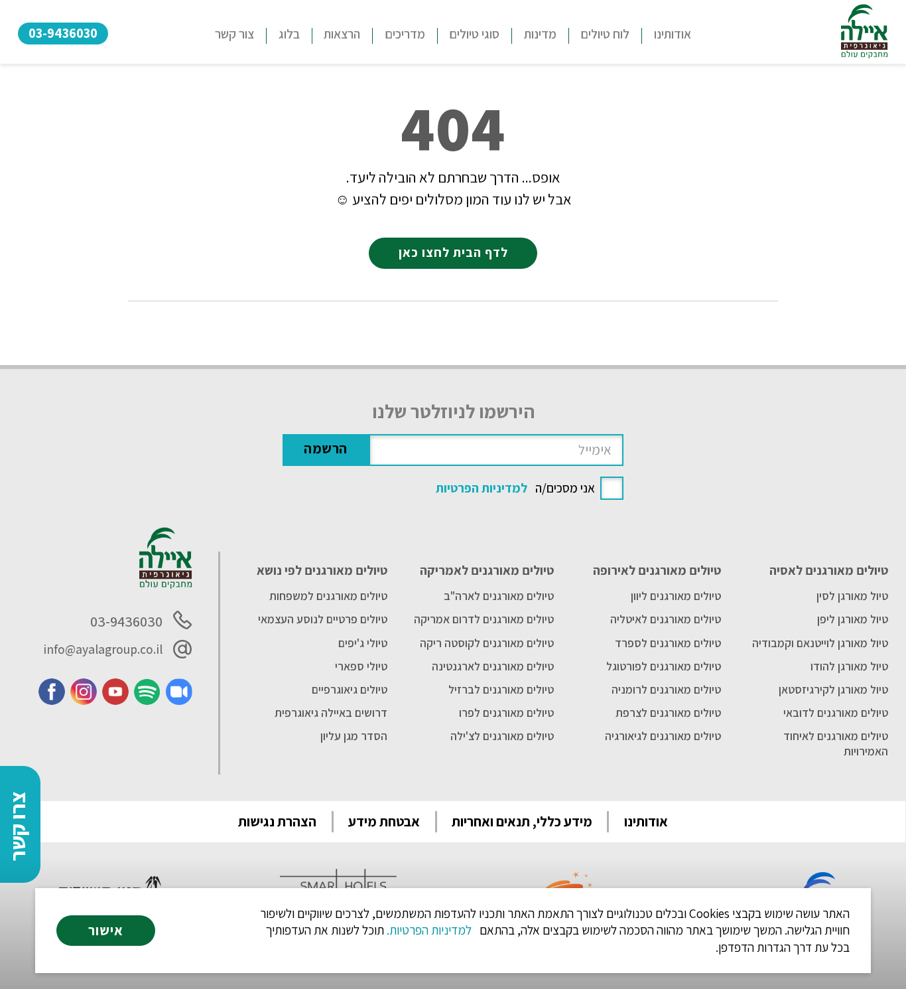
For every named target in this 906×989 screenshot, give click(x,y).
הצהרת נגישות (277, 821)
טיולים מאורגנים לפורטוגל (663, 666)
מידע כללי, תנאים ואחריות (522, 821)
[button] (474, 36)
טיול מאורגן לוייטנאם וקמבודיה (820, 643)
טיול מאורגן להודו (849, 666)
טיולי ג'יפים (362, 643)
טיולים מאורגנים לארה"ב (499, 596)
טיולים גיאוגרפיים (349, 689)
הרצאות (342, 33)
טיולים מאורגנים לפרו (506, 713)
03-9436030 (63, 33)
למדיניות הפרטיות (481, 487)
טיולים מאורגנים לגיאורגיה (663, 736)
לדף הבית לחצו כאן (453, 252)
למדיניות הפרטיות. (429, 930)
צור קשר (234, 33)
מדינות (540, 33)
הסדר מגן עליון (353, 736)
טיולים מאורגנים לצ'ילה (502, 736)
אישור (105, 930)
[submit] (326, 450)
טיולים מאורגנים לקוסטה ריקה (487, 643)
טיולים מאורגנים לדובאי (835, 713)
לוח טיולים (604, 33)
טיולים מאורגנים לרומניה (666, 689)
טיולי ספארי (361, 666)
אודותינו (672, 33)
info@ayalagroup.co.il (102, 649)
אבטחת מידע (384, 821)
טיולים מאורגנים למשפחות (328, 596)
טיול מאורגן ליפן (852, 619)
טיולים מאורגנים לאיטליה (665, 619)
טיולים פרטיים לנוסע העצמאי (322, 619)
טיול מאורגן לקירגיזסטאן (833, 689)
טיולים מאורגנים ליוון (676, 596)
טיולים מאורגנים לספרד (668, 643)
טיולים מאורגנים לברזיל (501, 689)
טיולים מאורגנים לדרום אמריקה (484, 619)
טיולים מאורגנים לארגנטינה (493, 666)
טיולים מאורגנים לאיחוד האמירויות (835, 743)
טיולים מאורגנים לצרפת (668, 713)
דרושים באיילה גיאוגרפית (331, 713)
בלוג (289, 33)
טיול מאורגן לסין (852, 596)
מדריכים (405, 33)
